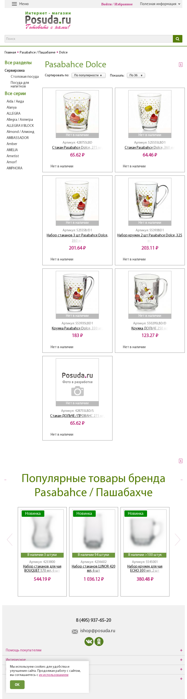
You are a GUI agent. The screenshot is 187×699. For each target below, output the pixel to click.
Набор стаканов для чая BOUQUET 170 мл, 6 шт (42, 569)
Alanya (12, 108)
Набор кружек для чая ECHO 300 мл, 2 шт (144, 569)
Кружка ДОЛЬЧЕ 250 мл (149, 328)
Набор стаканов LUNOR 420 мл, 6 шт (93, 569)
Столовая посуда (25, 77)
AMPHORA (14, 168)
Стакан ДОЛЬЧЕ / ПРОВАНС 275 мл (77, 416)
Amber (12, 144)
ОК (17, 684)
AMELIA (12, 150)
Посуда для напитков (20, 84)
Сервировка (15, 71)
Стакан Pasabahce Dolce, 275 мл (77, 148)
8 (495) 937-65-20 (93, 620)
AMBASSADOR (18, 138)
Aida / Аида (15, 102)
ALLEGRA (13, 114)
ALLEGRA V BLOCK (20, 126)
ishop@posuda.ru (97, 631)
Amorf (12, 162)
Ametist (13, 156)
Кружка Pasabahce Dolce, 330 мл (77, 328)
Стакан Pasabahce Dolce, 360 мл (150, 148)
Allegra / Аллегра (20, 120)
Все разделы (18, 62)
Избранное (123, 4)
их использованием (53, 675)
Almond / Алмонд (20, 132)
